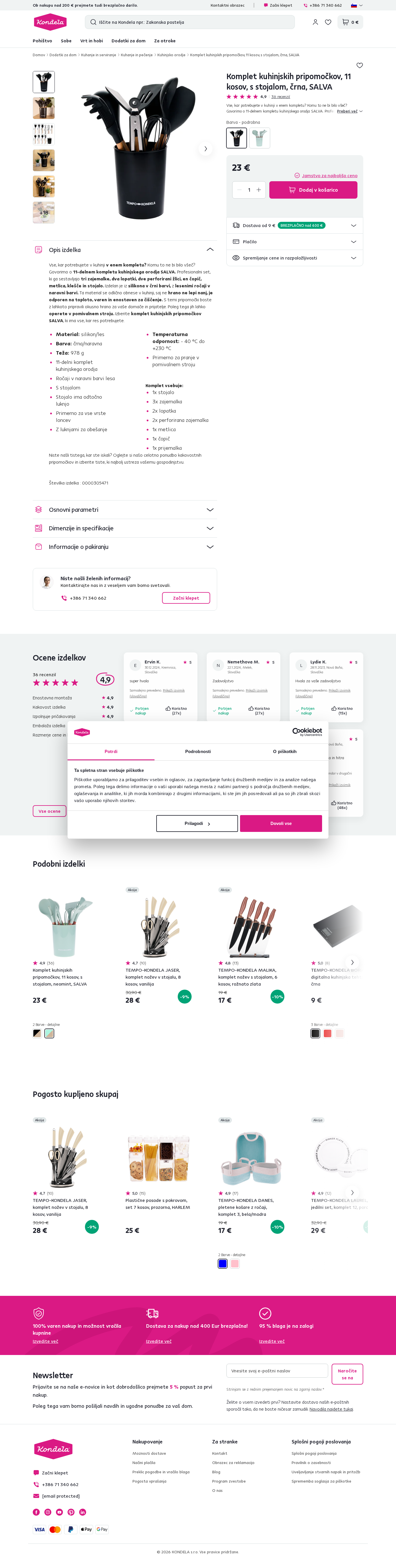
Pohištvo (42, 40)
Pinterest (71, 1512)
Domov (39, 54)
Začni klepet (281, 5)
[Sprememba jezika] (357, 5)
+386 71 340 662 (326, 5)
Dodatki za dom (129, 40)
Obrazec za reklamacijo (233, 1462)
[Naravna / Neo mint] (260, 138)
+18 (43, 212)
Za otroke (165, 40)
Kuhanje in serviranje (98, 54)
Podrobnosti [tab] (198, 751)
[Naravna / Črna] (236, 138)
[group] (139, 148)
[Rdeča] (327, 1033)
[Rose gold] (339, 1033)
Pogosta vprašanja (149, 1481)
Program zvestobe (229, 1481)
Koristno (180, 710)
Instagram (47, 1512)
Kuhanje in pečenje (137, 54)
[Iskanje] (92, 22)
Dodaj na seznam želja (359, 65)
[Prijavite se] (315, 22)
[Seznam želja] (328, 22)
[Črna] (315, 1033)
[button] (295, 225)
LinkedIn (82, 1512)
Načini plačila (143, 1462)
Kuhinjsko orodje (171, 54)
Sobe (66, 40)
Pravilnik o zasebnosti (311, 1462)
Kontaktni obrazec (227, 5)
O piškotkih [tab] (285, 751)
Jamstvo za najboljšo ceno (329, 175)
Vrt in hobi (91, 40)
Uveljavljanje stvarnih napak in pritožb (326, 1471)
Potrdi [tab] (111, 751)
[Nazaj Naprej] (66, 927)
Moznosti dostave (149, 1453)
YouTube (59, 1512)
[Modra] (222, 1263)
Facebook (36, 1512)
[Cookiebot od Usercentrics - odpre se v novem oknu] (296, 732)
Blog (216, 1471)
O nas (217, 1490)
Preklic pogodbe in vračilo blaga (161, 1471)
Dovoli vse (281, 823)
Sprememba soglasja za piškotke (321, 1481)
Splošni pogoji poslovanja (314, 1453)
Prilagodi (194, 823)
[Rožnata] (234, 1263)
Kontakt (219, 1453)
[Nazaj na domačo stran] (50, 22)
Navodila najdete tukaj (331, 1409)
